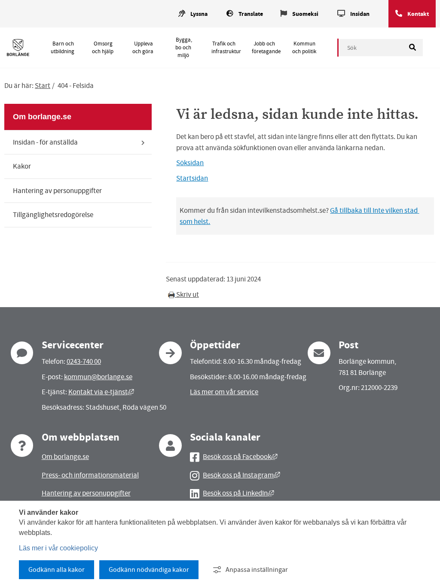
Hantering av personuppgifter (57, 190)
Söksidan (190, 162)
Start (42, 85)
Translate (250, 14)
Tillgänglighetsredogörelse (53, 214)
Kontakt (418, 14)
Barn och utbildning (62, 47)
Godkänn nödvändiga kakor (149, 569)
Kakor (22, 166)
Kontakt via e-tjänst (101, 391)
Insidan (360, 14)
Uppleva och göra (142, 47)
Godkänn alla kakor (56, 569)
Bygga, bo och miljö (183, 47)
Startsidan (192, 178)
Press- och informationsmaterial (90, 475)
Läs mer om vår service (224, 391)
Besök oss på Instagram (241, 475)
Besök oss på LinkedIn (238, 493)
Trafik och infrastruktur (226, 47)
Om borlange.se (42, 116)
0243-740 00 (84, 361)
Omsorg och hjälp (102, 47)
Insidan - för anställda (45, 142)
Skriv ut (187, 294)
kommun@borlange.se (98, 376)
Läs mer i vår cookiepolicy (58, 548)
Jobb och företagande (266, 47)
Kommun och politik (304, 47)
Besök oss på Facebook (240, 456)
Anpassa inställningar (257, 569)
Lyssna (199, 14)
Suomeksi (305, 14)
